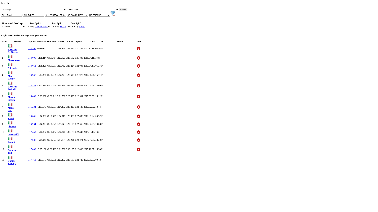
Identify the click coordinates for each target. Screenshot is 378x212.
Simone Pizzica (11, 98)
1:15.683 (32, 96)
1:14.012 (32, 65)
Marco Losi (11, 109)
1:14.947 (32, 75)
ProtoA (11, 142)
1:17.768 (32, 160)
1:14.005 (32, 58)
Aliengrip (12, 68)
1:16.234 (32, 107)
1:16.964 (32, 124)
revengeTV (13, 134)
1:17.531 (32, 140)
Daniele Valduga (12, 162)
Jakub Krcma (41, 26)
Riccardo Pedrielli (12, 88)
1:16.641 (32, 116)
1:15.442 (32, 85)
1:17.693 (32, 149)
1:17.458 (32, 132)
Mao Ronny (11, 77)
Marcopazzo (14, 60)
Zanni (11, 118)
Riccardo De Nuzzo (13, 50)
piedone (12, 126)
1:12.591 (32, 48)
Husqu (63, 26)
